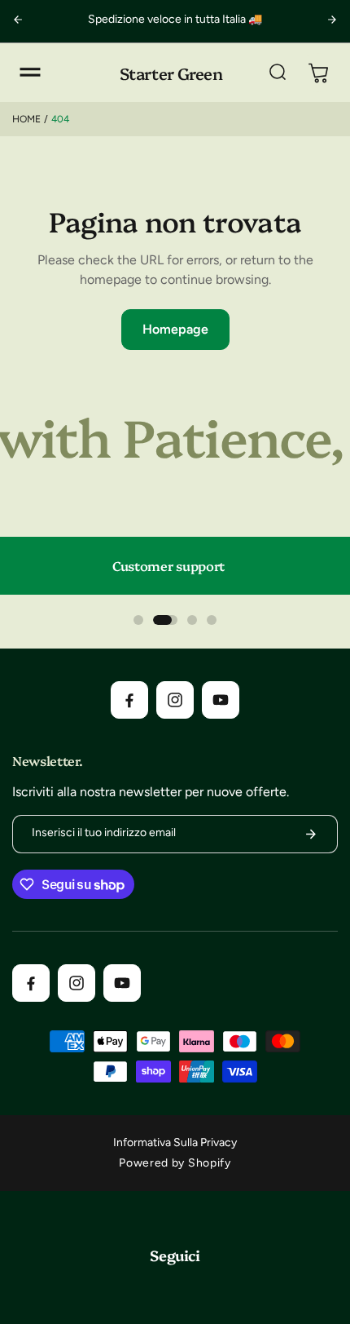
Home (26, 119)
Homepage (175, 329)
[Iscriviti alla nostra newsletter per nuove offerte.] (311, 834)
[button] (30, 73)
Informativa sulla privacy (175, 1142)
